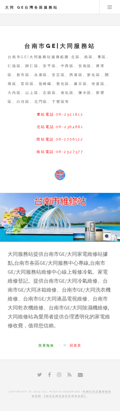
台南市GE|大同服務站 (59, 45)
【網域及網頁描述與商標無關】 (65, 396)
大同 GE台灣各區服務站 (31, 7)
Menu (110, 7)
